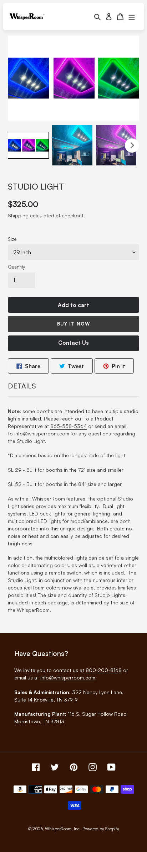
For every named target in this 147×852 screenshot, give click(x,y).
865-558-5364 (68, 426)
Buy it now (73, 324)
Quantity (16, 267)
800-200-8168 (104, 670)
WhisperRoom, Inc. (63, 828)
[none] (28, 145)
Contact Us (73, 342)
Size (12, 239)
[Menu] (131, 16)
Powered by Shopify (100, 828)
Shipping (18, 215)
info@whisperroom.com (41, 433)
